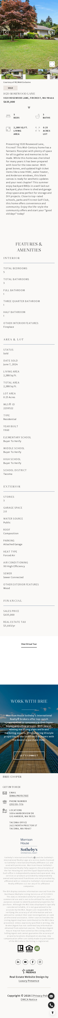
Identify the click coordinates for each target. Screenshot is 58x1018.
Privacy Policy (42, 995)
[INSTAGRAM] (40, 962)
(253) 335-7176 (16, 804)
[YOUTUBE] (25, 962)
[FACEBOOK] (32, 962)
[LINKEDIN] (18, 962)
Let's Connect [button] (29, 755)
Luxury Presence (29, 980)
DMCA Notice (29, 999)
